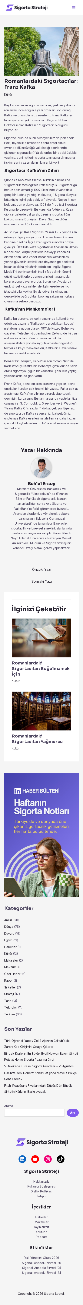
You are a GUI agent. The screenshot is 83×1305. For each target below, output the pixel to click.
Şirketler (10, 987)
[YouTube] (35, 1159)
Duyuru (9, 933)
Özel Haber (12, 974)
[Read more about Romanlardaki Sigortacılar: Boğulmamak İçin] (41, 637)
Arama (8, 1106)
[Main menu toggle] (73, 7)
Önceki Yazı (41, 569)
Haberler (10, 947)
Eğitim (8, 940)
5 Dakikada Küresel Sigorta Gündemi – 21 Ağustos (39, 1066)
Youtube (41, 1232)
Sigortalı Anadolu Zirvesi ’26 (41, 1263)
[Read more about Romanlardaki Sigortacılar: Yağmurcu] (41, 711)
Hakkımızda (41, 1181)
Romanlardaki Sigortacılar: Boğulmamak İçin (41, 668)
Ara (73, 1112)
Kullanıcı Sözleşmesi (41, 1186)
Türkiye (9, 1014)
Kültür (8, 94)
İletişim (41, 1196)
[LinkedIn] (22, 1159)
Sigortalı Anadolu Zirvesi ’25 (41, 1268)
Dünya (8, 926)
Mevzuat (10, 967)
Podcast (41, 1237)
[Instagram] (48, 1159)
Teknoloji (10, 1007)
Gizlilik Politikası (41, 1191)
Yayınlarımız (41, 1227)
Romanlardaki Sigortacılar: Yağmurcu (37, 738)
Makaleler (11, 960)
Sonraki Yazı (41, 581)
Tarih (7, 1001)
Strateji (9, 994)
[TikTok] (60, 1159)
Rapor (8, 980)
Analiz (8, 920)
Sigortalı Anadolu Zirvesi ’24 (41, 1272)
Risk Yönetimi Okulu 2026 (41, 1258)
